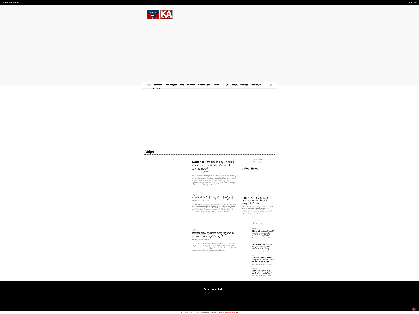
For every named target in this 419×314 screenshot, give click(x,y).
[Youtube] (400, 2)
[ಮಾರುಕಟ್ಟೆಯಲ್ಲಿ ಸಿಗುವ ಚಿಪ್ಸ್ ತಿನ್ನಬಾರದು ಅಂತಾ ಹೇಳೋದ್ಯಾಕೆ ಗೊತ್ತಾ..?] (167, 244)
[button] (271, 85)
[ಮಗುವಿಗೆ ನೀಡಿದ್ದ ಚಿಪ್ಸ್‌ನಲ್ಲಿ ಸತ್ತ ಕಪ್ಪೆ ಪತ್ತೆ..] (167, 209)
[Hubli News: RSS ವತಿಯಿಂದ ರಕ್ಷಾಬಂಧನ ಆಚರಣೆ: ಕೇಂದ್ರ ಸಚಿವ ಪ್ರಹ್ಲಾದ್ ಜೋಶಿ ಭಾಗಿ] (258, 182)
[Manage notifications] (414, 309)
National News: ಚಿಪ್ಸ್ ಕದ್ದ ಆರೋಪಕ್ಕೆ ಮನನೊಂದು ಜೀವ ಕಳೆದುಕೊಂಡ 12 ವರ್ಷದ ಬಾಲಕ (213, 165)
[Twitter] (396, 2)
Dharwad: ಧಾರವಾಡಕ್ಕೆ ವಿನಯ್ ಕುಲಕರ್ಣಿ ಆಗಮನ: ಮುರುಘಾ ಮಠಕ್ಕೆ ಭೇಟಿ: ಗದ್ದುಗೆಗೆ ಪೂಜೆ (263, 233)
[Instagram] (391, 2)
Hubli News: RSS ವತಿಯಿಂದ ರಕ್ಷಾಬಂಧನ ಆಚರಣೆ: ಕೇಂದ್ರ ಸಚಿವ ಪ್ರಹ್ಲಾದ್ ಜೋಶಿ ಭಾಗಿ (256, 200)
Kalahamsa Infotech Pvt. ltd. (228, 312)
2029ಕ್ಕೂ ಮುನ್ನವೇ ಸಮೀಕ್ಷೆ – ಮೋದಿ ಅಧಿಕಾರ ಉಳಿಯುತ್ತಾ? (262, 272)
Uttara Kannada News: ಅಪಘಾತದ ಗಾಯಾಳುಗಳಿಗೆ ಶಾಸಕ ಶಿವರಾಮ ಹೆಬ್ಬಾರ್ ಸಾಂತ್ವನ (263, 260)
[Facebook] (387, 2)
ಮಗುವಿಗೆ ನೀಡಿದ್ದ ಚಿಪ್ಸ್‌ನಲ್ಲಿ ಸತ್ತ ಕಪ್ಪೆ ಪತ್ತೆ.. (213, 197)
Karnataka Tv (196, 172)
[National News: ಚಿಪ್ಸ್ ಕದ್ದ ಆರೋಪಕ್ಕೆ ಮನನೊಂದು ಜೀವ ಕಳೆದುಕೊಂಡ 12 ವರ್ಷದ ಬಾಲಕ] (167, 173)
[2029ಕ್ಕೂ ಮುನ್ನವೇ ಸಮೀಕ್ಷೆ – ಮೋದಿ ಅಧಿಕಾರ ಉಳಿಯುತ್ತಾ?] (246, 272)
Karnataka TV (191, 312)
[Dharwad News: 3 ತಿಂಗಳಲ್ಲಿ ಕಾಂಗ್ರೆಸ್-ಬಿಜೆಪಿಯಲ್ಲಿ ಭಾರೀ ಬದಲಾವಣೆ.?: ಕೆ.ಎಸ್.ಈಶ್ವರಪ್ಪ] (246, 245)
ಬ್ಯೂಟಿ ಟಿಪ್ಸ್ (194, 230)
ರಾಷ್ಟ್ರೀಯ (194, 159)
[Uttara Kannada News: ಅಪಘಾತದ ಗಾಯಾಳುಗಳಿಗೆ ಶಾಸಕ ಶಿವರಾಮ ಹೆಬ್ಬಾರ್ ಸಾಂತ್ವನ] (246, 259)
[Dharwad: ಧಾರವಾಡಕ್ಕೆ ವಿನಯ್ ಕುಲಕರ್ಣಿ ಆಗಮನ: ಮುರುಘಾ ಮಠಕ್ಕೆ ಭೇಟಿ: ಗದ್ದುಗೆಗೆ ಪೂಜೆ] (246, 232)
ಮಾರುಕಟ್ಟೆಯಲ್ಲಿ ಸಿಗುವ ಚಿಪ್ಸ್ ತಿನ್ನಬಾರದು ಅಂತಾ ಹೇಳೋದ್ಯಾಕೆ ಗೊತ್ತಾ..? (213, 234)
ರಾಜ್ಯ (253, 255)
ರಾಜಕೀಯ (244, 195)
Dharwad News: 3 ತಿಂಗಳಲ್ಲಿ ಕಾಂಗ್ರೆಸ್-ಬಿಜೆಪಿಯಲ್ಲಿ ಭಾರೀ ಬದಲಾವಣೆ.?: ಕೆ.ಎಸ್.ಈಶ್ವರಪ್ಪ (262, 246)
